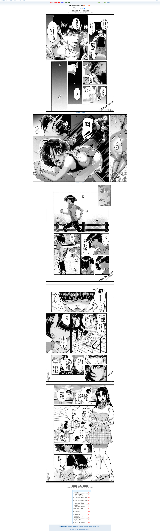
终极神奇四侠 (76, 519)
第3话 (79, 517)
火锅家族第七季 (76, 494)
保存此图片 (83, 112)
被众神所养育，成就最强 (78, 522)
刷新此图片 (78, 112)
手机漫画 (5, 0)
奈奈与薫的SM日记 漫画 (13, 0)
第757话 (77, 492)
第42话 (83, 522)
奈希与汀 (75, 520)
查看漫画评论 (100, 2)
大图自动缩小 (81, 8)
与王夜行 (75, 505)
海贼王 (75, 492)
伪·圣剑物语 (76, 511)
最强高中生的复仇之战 (77, 503)
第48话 (82, 503)
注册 (158, 0)
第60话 (78, 505)
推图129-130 (84, 497)
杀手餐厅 (75, 514)
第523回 (81, 495)
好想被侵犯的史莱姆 (77, 516)
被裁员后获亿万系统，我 (78, 506)
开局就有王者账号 (77, 495)
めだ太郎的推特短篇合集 (78, 500)
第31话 (82, 516)
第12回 (80, 494)
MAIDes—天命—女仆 (77, 508)
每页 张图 (74, 8)
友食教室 (75, 509)
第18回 (83, 506)
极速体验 (87, 8)
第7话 (82, 502)
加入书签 (104, 2)
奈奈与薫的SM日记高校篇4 (22, 0)
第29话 (78, 509)
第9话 (78, 520)
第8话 (82, 508)
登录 (157, 0)
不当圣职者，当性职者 (77, 502)
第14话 (79, 519)
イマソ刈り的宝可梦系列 (78, 497)
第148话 (78, 514)
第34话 (79, 511)
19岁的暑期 (76, 517)
